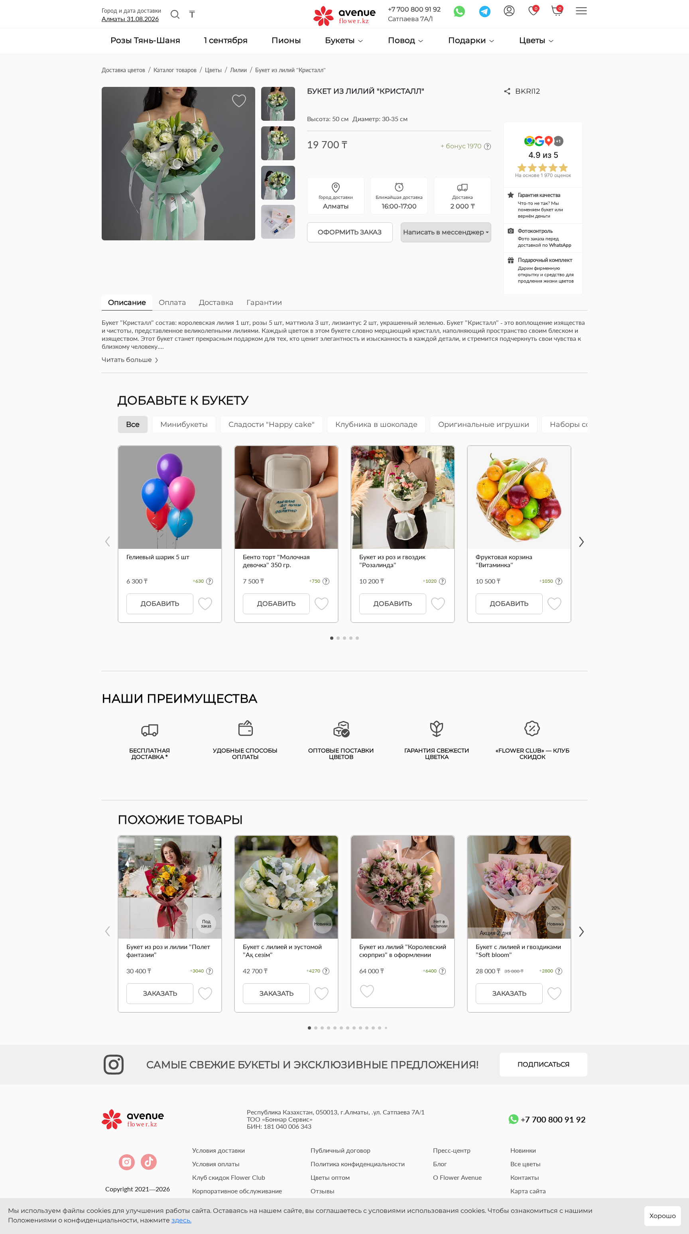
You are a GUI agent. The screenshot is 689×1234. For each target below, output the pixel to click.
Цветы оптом (330, 1177)
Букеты (341, 40)
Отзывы (323, 1191)
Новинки (523, 1150)
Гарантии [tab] (264, 302)
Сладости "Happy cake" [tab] (271, 424)
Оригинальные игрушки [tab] (483, 424)
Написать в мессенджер (443, 232)
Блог (440, 1163)
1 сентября (226, 40)
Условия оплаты (216, 1163)
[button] (331, 638)
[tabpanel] (344, 345)
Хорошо (663, 1216)
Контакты (524, 1177)
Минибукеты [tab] (184, 424)
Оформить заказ (350, 232)
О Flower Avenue (457, 1177)
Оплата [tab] (172, 302)
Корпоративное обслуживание (237, 1191)
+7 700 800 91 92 (414, 9)
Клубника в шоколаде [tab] (376, 424)
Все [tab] (133, 424)
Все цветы (525, 1163)
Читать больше (128, 360)
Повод (402, 40)
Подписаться (544, 1064)
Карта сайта (528, 1191)
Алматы (130, 18)
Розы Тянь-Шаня (145, 40)
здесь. (181, 1220)
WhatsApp (560, 245)
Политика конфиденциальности (358, 1163)
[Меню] (581, 11)
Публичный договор (340, 1150)
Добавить (160, 603)
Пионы (286, 40)
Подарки (468, 40)
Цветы (533, 40)
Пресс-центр (451, 1150)
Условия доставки (218, 1150)
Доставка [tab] (216, 302)
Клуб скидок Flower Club (228, 1177)
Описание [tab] (127, 302)
